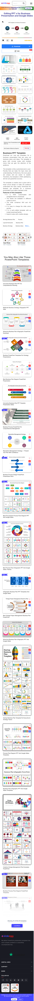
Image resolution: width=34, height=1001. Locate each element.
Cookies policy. (16, 997)
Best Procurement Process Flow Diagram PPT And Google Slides (16, 516)
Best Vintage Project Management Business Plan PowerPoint (17, 616)
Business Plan (19, 222)
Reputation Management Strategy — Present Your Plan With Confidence (16, 451)
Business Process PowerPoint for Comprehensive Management (12, 427)
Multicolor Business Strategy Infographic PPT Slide (16, 308)
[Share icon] (7, 40)
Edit (24, 51)
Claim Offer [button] (28, 8)
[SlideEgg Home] (17, 936)
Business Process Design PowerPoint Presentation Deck (13, 475)
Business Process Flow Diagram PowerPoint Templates (15, 891)
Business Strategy (7, 226)
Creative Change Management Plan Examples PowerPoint (16, 867)
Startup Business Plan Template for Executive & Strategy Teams (16, 718)
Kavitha (26, 139)
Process (20, 219)
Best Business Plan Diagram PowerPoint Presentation (14, 380)
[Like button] (3, 40)
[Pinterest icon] (12, 40)
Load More (17, 925)
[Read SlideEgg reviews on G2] (5, 965)
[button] (30, 267)
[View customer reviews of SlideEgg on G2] (15, 965)
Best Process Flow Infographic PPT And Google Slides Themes (16, 568)
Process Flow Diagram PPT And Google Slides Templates (16, 754)
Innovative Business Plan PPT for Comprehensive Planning (12, 284)
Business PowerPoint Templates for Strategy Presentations (16, 356)
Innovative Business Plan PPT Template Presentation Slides (14, 403)
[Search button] (24, 3)
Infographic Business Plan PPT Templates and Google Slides (16, 592)
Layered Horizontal (8, 222)
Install (25, 143)
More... (27, 226)
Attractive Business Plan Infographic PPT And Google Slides (16, 640)
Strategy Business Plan (9, 219)
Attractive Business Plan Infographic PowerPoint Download (16, 332)
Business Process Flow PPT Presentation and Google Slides (16, 915)
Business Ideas (19, 226)
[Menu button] (31, 3)
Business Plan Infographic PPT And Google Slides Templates (15, 789)
